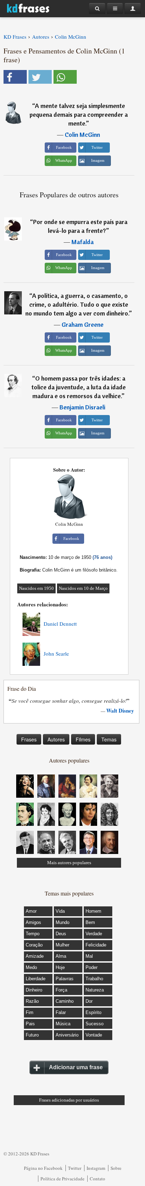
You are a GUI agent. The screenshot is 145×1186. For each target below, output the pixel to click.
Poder (91, 967)
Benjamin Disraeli (82, 407)
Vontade (94, 1035)
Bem (90, 922)
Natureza (95, 990)
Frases (29, 739)
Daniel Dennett (60, 623)
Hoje (60, 967)
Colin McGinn (82, 134)
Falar (61, 1012)
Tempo (32, 933)
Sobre (116, 1168)
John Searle (56, 653)
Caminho (65, 1001)
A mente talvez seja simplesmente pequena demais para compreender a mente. (79, 114)
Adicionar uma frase (76, 1067)
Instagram (96, 1168)
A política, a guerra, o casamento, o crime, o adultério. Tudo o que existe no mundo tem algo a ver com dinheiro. (77, 304)
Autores (56, 739)
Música (63, 1023)
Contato (97, 1178)
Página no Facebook (43, 1168)
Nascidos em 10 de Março (83, 588)
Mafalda (82, 242)
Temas (108, 739)
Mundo (62, 922)
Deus (61, 933)
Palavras (65, 978)
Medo (31, 967)
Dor (89, 1001)
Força (61, 990)
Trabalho (94, 978)
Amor (31, 911)
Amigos (33, 922)
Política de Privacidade (62, 1178)
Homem (93, 911)
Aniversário (67, 1035)
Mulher (62, 945)
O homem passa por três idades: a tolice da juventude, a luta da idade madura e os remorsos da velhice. (78, 387)
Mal (89, 956)
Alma (61, 956)
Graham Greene (82, 324)
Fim (29, 1012)
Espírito (93, 1012)
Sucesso (94, 1023)
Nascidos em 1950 (36, 588)
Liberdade (35, 978)
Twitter (74, 1168)
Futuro (32, 1035)
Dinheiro (34, 990)
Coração (34, 945)
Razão (32, 1001)
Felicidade (96, 945)
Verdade (94, 933)
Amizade (35, 956)
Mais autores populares (69, 862)
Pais (30, 1023)
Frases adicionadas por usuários (69, 1100)
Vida (60, 911)
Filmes (83, 739)
